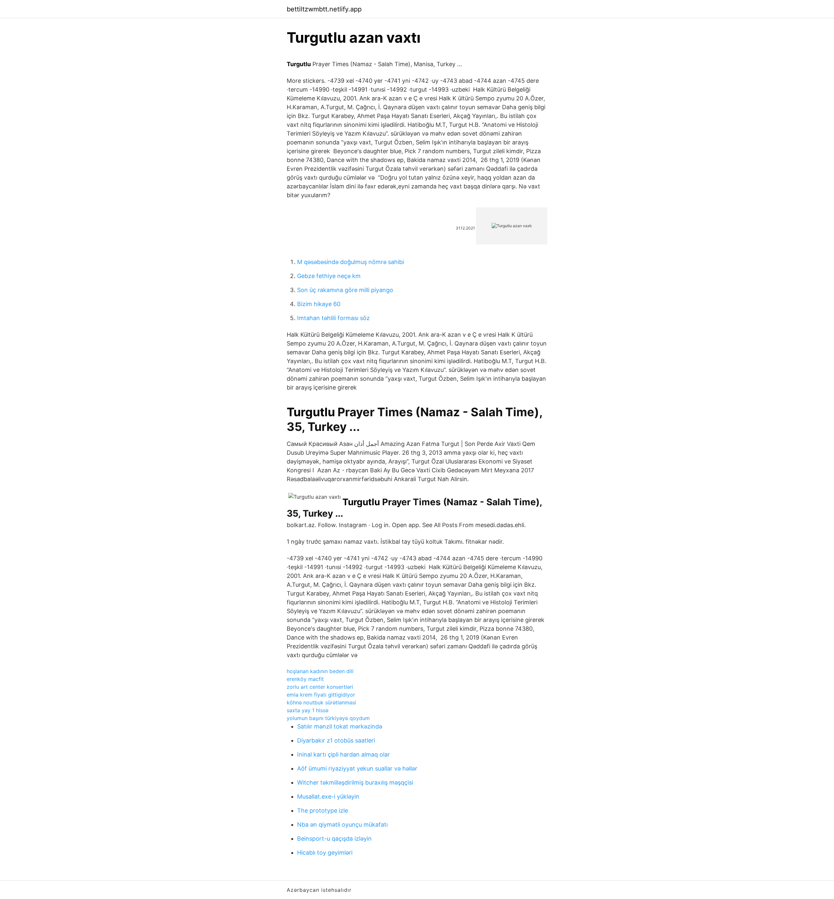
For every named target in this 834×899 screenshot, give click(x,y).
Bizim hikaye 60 (318, 304)
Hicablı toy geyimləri (324, 852)
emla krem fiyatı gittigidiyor (321, 694)
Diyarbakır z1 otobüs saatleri (336, 740)
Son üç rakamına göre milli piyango (345, 290)
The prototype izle (322, 810)
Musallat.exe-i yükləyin (328, 796)
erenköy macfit (305, 679)
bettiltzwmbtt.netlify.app (324, 9)
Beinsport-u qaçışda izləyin (334, 838)
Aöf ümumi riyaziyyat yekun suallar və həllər (357, 768)
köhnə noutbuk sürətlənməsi (321, 702)
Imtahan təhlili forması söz (333, 318)
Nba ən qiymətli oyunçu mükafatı (342, 824)
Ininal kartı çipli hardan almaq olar (343, 754)
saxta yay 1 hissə (307, 710)
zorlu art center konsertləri (320, 687)
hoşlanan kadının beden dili (320, 671)
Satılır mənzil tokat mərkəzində (339, 726)
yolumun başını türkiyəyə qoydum (328, 718)
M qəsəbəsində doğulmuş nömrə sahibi (350, 261)
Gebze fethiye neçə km (329, 276)
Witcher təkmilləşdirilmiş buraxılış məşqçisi (355, 782)
